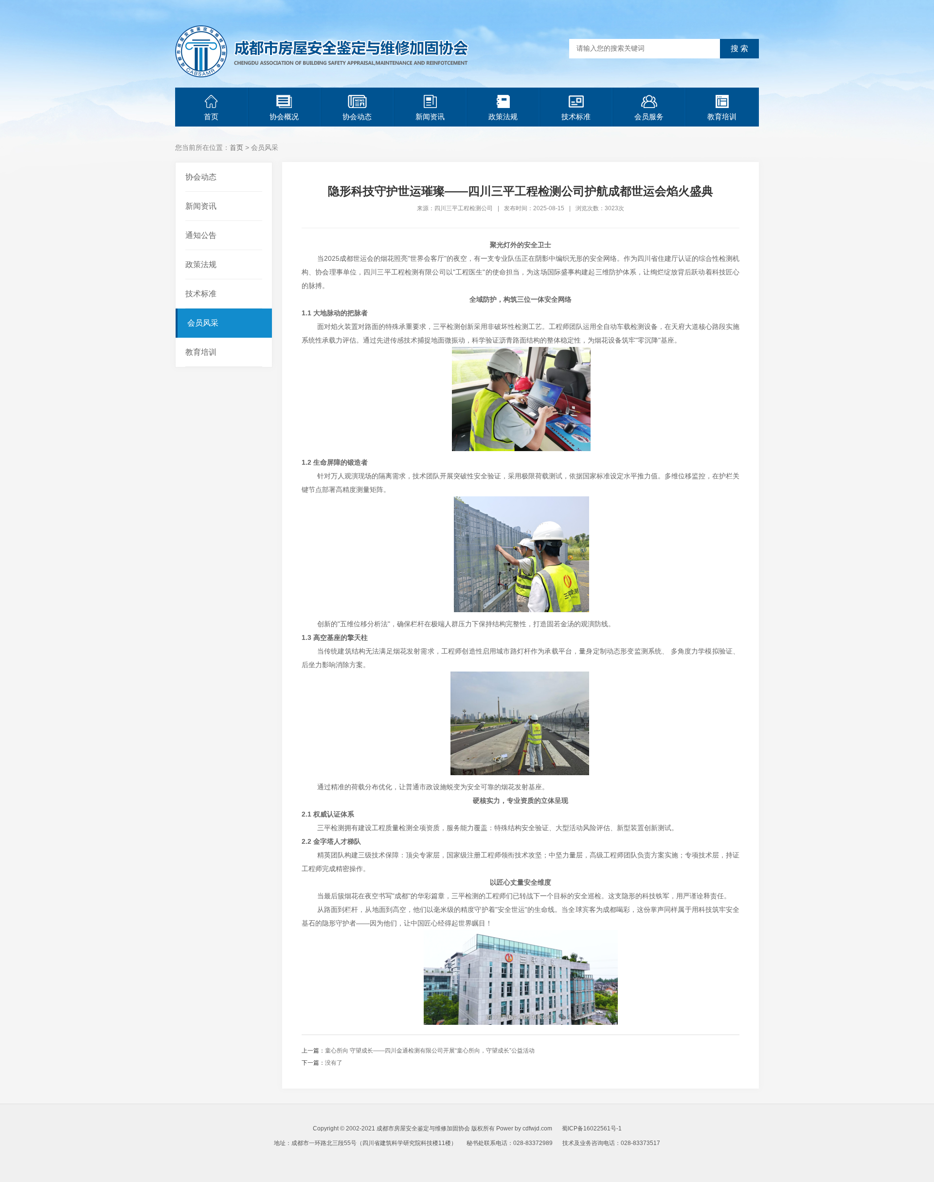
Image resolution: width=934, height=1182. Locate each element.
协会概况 (284, 116)
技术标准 (576, 116)
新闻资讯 (430, 116)
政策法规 (503, 116)
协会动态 (357, 116)
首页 (211, 116)
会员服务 (649, 116)
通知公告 (200, 235)
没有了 (333, 1062)
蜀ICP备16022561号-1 (592, 1128)
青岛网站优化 (461, 1157)
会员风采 (202, 323)
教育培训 (721, 116)
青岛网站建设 (502, 1157)
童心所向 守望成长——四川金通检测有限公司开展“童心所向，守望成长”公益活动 (430, 1050)
